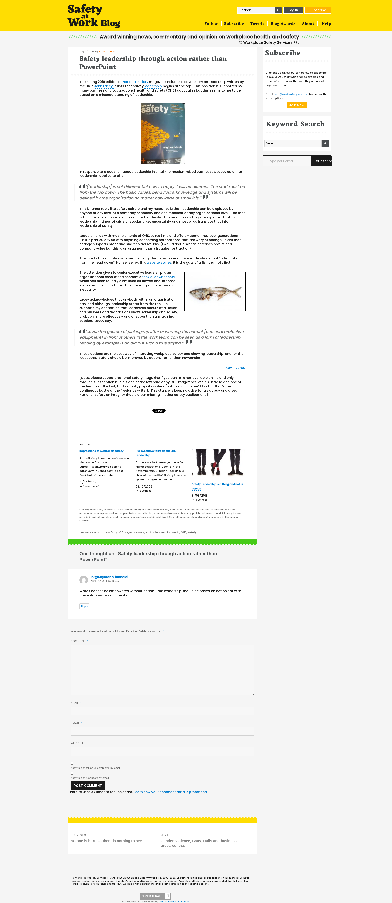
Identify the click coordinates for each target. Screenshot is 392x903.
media (175, 532)
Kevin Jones (107, 52)
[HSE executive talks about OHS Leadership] (164, 471)
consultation (101, 532)
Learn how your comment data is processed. (171, 792)
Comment (79, 641)
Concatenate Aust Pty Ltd (174, 901)
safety (192, 532)
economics (136, 532)
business (85, 532)
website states (159, 262)
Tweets (257, 24)
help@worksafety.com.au (290, 94)
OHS (183, 532)
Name (76, 703)
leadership (153, 86)
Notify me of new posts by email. (90, 777)
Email (76, 723)
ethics (150, 532)
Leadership (162, 532)
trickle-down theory (158, 277)
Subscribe (318, 10)
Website (77, 743)
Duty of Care (119, 532)
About (308, 24)
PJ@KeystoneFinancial (109, 577)
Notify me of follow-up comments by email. (96, 767)
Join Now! (297, 105)
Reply (84, 606)
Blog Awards (283, 24)
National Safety (135, 81)
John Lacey (104, 86)
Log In (293, 10)
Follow (211, 24)
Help (326, 24)
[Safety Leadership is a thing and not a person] (218, 464)
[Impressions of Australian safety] (107, 469)
